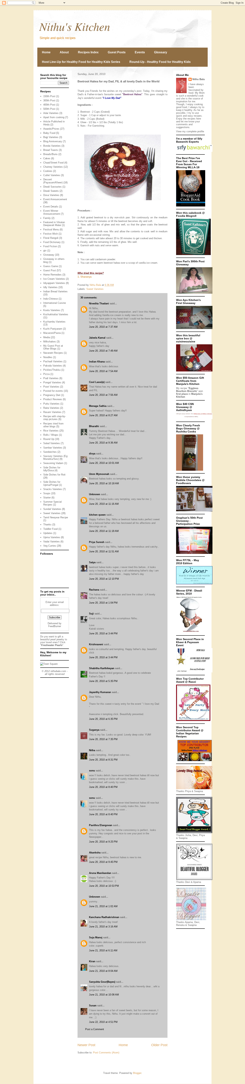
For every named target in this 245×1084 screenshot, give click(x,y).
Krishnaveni (96, 644)
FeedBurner (54, 626)
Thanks (47, 524)
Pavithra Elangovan (100, 825)
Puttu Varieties (51, 403)
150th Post (49, 96)
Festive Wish (50, 233)
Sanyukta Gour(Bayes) (102, 981)
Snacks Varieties (52, 489)
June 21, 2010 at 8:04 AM (103, 970)
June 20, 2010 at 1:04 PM (103, 602)
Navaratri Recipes (53, 352)
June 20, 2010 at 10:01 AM (104, 463)
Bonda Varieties (52, 145)
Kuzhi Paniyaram (52, 328)
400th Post (49, 104)
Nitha (92, 750)
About (64, 52)
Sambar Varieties (52, 447)
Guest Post (49, 270)
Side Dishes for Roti (54, 474)
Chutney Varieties (53, 166)
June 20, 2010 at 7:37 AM (103, 326)
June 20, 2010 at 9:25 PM (103, 841)
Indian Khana (97, 361)
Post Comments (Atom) (106, 1052)
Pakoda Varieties (52, 365)
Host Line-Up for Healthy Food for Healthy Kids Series (81, 61)
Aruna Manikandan (100, 873)
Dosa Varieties (51, 195)
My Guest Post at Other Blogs (53, 347)
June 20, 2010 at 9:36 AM (103, 442)
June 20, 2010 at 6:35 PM (103, 719)
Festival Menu (51, 229)
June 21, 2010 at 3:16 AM (103, 926)
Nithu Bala (198, 79)
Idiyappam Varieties (54, 283)
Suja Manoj (95, 937)
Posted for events (53, 390)
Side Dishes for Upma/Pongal (51, 483)
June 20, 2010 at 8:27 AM (103, 415)
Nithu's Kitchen (74, 26)
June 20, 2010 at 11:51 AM (104, 551)
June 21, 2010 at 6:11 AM (103, 950)
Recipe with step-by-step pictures (54, 418)
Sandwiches (50, 451)
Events (140, 52)
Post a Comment (94, 1029)
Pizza (46, 374)
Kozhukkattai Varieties (55, 314)
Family (47, 218)
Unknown (94, 494)
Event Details (50, 206)
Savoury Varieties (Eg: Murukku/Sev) (55, 458)
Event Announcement (55, 199)
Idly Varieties (50, 287)
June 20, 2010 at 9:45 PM (103, 862)
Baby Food (49, 133)
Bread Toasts (50, 150)
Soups (46, 493)
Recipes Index (88, 52)
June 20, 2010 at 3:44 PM (103, 633)
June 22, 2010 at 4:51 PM (103, 1022)
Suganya (94, 729)
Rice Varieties (51, 430)
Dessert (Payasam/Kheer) (53, 181)
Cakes (46, 158)
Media (46, 337)
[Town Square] (49, 663)
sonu (92, 770)
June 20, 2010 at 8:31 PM (103, 759)
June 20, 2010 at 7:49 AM (103, 350)
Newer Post (86, 1045)
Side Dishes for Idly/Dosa (51, 469)
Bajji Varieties (50, 137)
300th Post (49, 100)
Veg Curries (49, 545)
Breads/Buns (50, 154)
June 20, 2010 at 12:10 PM (104, 578)
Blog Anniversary (52, 141)
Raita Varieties (51, 407)
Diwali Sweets (51, 190)
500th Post (49, 108)
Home (46, 52)
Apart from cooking (53, 117)
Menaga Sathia (97, 406)
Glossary (160, 52)
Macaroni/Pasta (52, 333)
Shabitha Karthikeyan (101, 668)
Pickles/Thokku (51, 369)
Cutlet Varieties (51, 175)
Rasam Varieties (52, 412)
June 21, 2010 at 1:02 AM (103, 906)
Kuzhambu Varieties (54, 321)
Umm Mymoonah (99, 474)
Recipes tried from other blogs (53, 425)
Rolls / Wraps (50, 434)
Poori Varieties (51, 386)
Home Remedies (52, 274)
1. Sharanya (84, 276)
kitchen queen (97, 514)
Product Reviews (52, 399)
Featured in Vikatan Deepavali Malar (54, 224)
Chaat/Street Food (53, 162)
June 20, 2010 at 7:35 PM (103, 739)
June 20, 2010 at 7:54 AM (103, 371)
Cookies (47, 171)
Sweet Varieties (95, 289)
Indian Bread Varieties (55, 291)
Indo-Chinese (50, 298)
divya (92, 453)
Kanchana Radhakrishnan (104, 917)
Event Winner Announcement (51, 212)
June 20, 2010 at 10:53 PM (104, 885)
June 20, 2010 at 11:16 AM (104, 503)
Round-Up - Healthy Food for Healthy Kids (160, 61)
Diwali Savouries (52, 186)
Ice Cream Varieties (54, 278)
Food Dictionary (52, 242)
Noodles (47, 357)
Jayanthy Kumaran (100, 692)
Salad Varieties (51, 443)
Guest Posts (117, 52)
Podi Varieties (51, 378)
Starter (47, 497)
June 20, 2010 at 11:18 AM (104, 531)
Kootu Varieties (51, 310)
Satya (92, 562)
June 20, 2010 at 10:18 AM (104, 483)
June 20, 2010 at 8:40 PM (103, 787)
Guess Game (50, 266)
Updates (47, 533)
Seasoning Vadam (53, 463)
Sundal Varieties (52, 509)
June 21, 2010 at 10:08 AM (104, 994)
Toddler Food (50, 528)
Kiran (92, 961)
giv (45, 250)
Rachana (94, 589)
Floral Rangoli (50, 237)
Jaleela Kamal (97, 337)
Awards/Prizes (51, 128)
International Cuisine (54, 302)
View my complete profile (190, 131)
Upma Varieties (51, 537)
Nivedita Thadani (99, 303)
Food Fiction (50, 246)
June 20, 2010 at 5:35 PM (103, 681)
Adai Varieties (51, 113)
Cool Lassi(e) (97, 382)
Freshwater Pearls (51, 645)
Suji (91, 613)
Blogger (137, 1073)
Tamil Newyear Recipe (55, 517)
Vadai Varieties (51, 541)
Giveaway (48, 254)
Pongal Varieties (52, 382)
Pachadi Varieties (53, 361)
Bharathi (94, 426)
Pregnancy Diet (51, 395)
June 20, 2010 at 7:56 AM (103, 394)
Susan (92, 1005)
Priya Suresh (96, 542)
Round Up (48, 439)
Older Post (159, 1045)
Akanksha (94, 852)
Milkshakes (49, 341)
